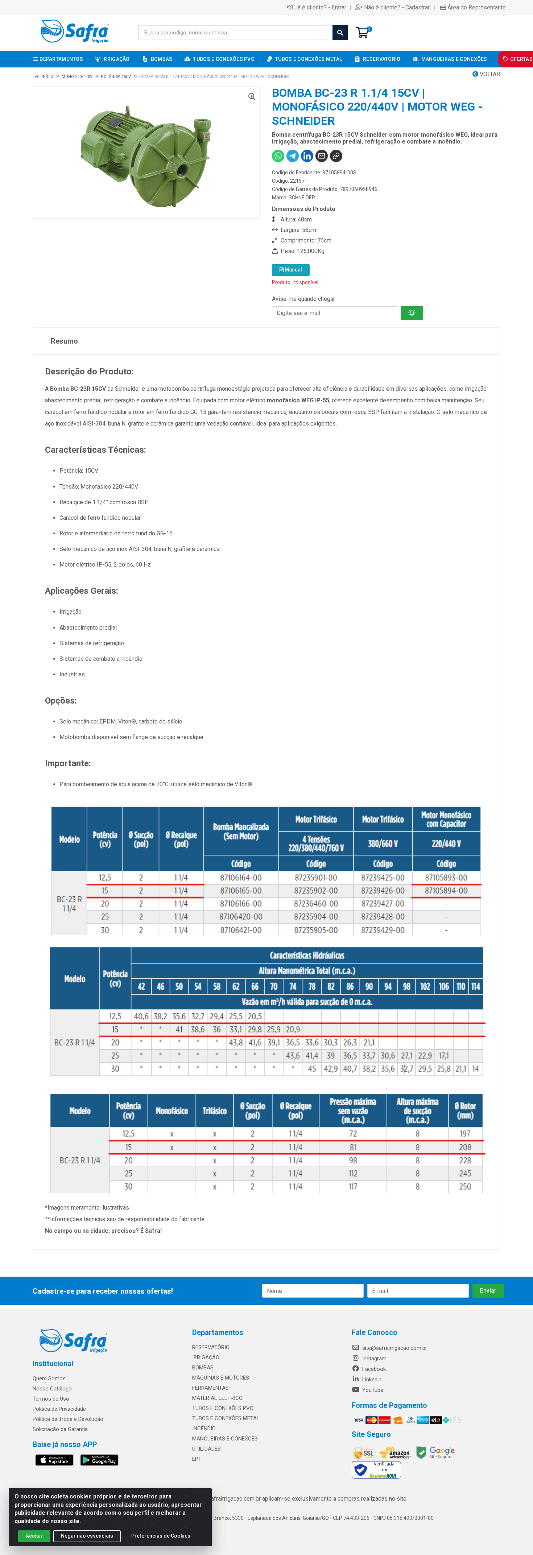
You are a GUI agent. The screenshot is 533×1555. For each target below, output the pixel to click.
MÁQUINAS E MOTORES (220, 1377)
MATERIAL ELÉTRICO (217, 1398)
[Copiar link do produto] (336, 156)
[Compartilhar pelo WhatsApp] (278, 156)
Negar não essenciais (87, 1536)
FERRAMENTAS (210, 1388)
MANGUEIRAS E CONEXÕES (225, 1438)
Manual (293, 270)
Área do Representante (476, 7)
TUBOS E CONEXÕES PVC (222, 1408)
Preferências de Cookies (160, 1536)
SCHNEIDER (302, 197)
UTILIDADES (206, 1449)
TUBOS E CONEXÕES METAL (226, 1418)
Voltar (489, 74)
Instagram (374, 1358)
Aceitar (34, 1536)
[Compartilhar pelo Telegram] (292, 156)
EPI (196, 1459)
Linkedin (371, 1379)
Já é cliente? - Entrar (320, 7)
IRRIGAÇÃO (205, 1357)
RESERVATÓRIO (211, 1347)
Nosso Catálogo (52, 1388)
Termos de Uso (51, 1399)
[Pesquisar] (340, 32)
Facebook (373, 1369)
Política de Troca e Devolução (68, 1419)
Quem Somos (49, 1378)
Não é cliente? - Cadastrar (397, 7)
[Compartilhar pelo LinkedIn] (307, 156)
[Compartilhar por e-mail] (321, 156)
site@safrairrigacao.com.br (394, 1348)
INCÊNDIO (204, 1428)
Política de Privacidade (59, 1409)
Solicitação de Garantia (60, 1429)
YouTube (372, 1390)
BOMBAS (203, 1367)
